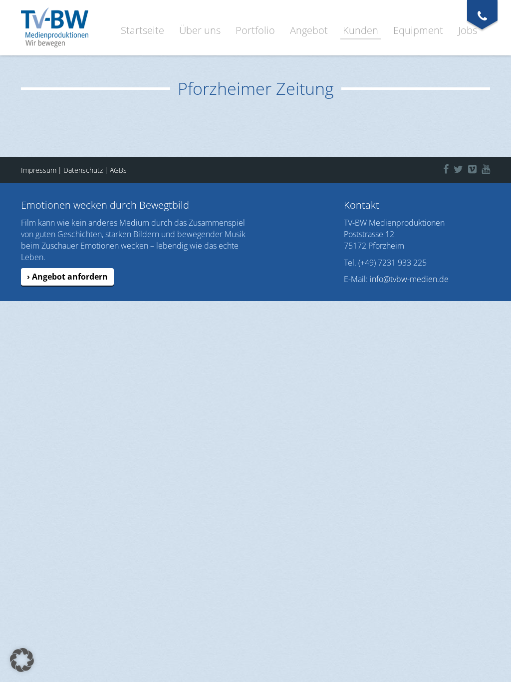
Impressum (38, 170)
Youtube (493, 167)
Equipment (418, 30)
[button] (22, 660)
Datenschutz (83, 170)
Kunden (360, 30)
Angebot (309, 30)
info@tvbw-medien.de (409, 279)
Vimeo (477, 167)
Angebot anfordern (70, 276)
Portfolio (255, 30)
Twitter (464, 167)
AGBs (118, 170)
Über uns (200, 30)
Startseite (142, 30)
